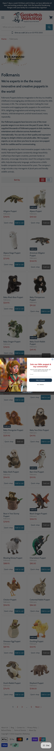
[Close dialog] (52, 359)
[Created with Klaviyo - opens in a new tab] (27, 392)
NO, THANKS (40, 384)
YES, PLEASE (40, 380)
